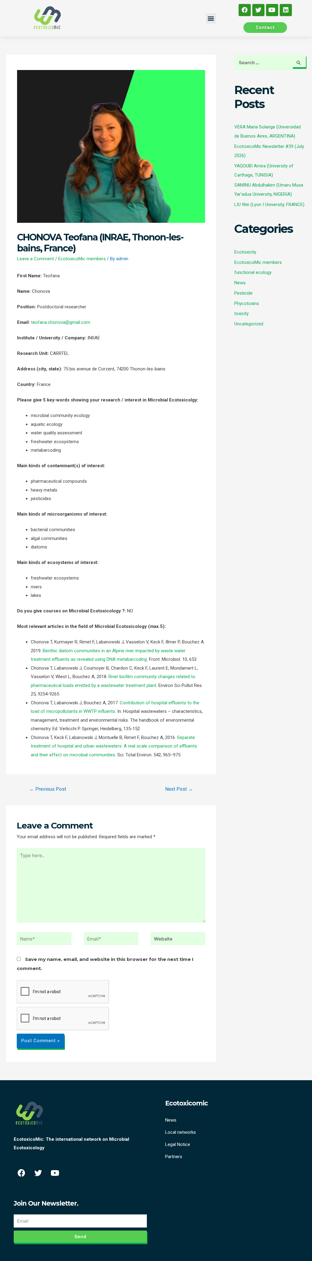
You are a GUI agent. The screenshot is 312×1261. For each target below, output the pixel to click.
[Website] (178, 940)
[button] (211, 18)
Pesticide (243, 293)
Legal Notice (177, 1144)
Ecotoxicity (245, 252)
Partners (173, 1156)
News (240, 282)
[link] (60, 322)
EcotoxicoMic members (82, 258)
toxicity (241, 313)
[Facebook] (245, 10)
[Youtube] (272, 10)
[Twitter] (258, 10)
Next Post (179, 789)
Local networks (180, 1132)
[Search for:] (270, 62)
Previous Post (47, 789)
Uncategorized (248, 324)
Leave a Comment (35, 258)
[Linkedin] (286, 10)
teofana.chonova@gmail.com (60, 322)
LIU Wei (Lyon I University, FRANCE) (269, 204)
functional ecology (252, 272)
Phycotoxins (246, 303)
